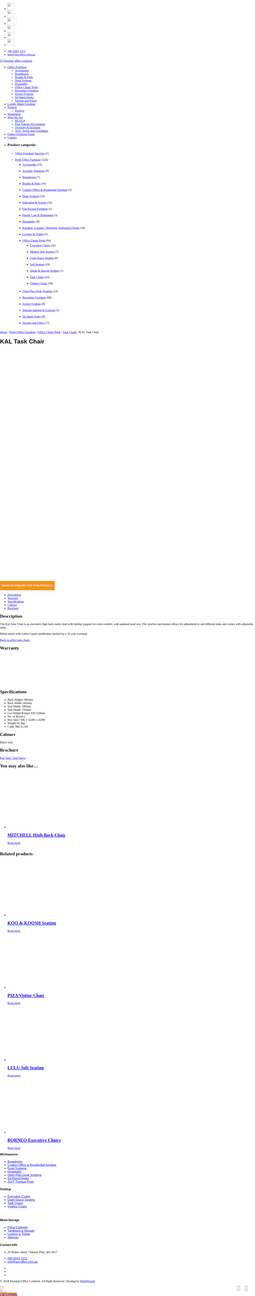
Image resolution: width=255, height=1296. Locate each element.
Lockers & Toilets (32, 234)
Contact (12, 137)
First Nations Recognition (30, 124)
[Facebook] (10, 8)
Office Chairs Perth (26, 87)
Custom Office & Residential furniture (44, 189)
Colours (12, 604)
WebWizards (87, 1281)
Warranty (12, 598)
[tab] (131, 595)
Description (14, 594)
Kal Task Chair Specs (13, 758)
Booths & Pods (24, 77)
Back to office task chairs (15, 640)
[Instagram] (10, 16)
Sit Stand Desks (24, 97)
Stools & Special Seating (44, 270)
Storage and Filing (26, 100)
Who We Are (15, 117)
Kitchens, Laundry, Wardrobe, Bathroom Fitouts (50, 227)
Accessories (22, 70)
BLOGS (20, 120)
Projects (12, 107)
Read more (13, 843)
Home (3, 332)
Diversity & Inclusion (27, 127)
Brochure (12, 608)
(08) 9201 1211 (16, 51)
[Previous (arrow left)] (1, 1291)
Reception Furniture (26, 90)
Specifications (15, 601)
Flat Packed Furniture (35, 208)
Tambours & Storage (21, 1230)
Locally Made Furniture (21, 104)
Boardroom (21, 73)
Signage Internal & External (38, 310)
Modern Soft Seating (42, 251)
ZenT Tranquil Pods (20, 1181)
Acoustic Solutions (33, 170)
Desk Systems (23, 80)
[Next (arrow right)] (5, 1291)
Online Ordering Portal (21, 134)
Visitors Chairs (38, 283)
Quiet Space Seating (42, 258)
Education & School (34, 202)
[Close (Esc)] (1, 1288)
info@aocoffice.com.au (21, 54)
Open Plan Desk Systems (37, 291)
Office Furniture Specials (29, 153)
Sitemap (12, 1237)
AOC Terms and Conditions (31, 130)
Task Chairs (37, 277)
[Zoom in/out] (246, 1288)
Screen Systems (24, 94)
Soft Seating (37, 264)
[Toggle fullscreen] (238, 1288)
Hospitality (21, 83)
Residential (14, 114)
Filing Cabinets (17, 1227)
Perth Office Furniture (28, 159)
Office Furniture (17, 67)
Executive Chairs (40, 245)
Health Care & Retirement (37, 215)
